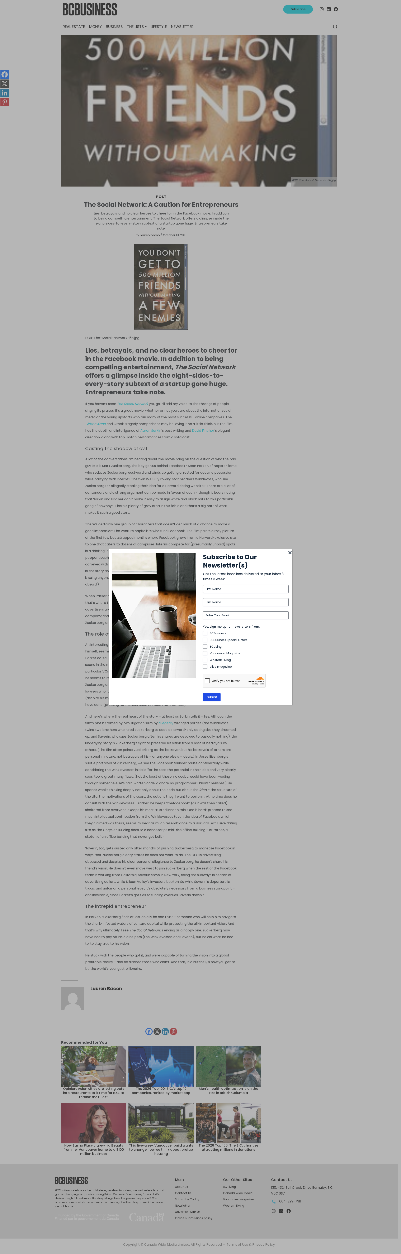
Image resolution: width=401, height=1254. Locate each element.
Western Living (220, 660)
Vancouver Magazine (225, 653)
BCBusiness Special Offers (228, 640)
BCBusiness (218, 633)
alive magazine (221, 667)
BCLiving (216, 647)
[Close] (289, 553)
